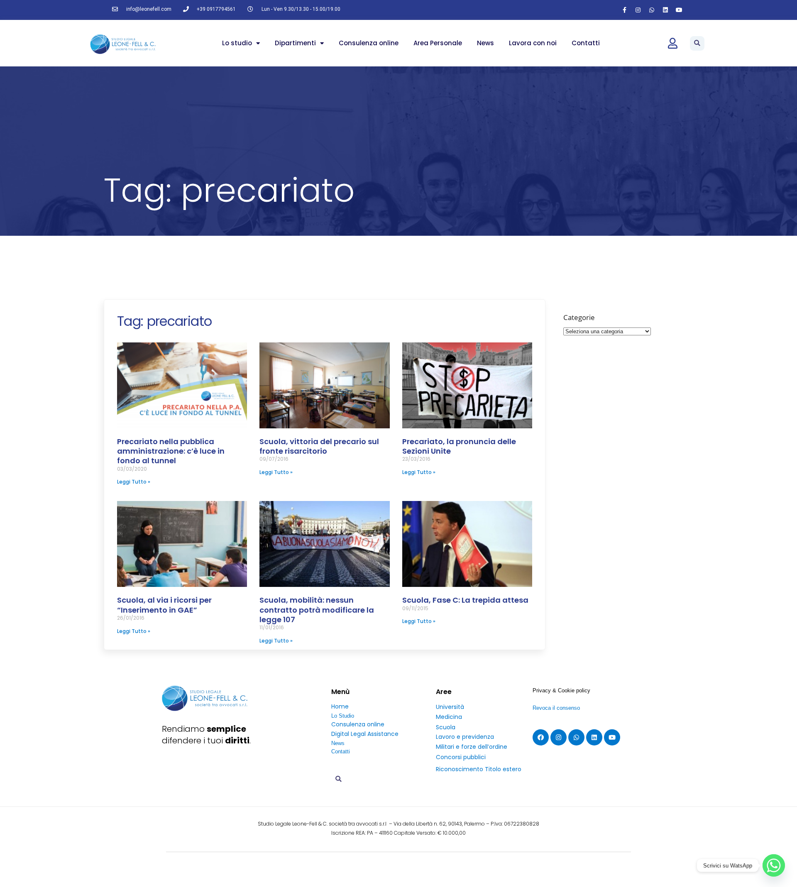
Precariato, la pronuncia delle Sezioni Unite (459, 446)
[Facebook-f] (624, 10)
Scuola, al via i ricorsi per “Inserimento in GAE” (164, 605)
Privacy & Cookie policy (561, 690)
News (485, 43)
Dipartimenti (295, 43)
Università (450, 707)
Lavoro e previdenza (465, 737)
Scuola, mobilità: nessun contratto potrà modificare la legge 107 (316, 610)
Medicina (449, 717)
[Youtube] (679, 10)
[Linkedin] (665, 10)
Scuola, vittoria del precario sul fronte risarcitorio (319, 446)
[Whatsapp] (652, 10)
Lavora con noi (533, 43)
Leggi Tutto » (133, 481)
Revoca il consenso (556, 708)
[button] (697, 43)
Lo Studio (342, 716)
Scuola (445, 727)
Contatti (586, 43)
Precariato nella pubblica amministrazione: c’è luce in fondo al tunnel (171, 451)
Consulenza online (368, 43)
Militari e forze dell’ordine (471, 747)
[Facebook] (541, 737)
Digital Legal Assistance (364, 734)
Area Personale (437, 43)
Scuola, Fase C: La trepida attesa (465, 600)
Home (340, 706)
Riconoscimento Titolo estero (478, 769)
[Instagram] (638, 10)
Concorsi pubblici (461, 757)
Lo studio (237, 43)
